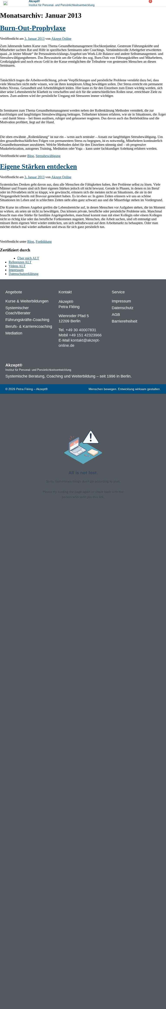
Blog (30, 156)
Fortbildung (44, 241)
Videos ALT (17, 266)
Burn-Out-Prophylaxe (32, 28)
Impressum (16, 270)
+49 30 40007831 (81, 330)
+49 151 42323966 (85, 335)
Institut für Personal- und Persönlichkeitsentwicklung (61, 5)
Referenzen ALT (20, 262)
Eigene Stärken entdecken (38, 166)
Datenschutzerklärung (23, 274)
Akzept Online (61, 38)
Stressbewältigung (48, 156)
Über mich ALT (28, 258)
